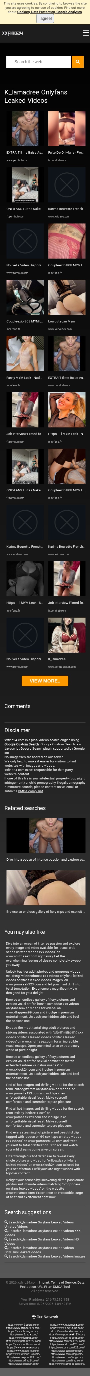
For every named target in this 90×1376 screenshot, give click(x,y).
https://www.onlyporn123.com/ (67, 1347)
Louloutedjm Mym (61, 321)
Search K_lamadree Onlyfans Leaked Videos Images (47, 1256)
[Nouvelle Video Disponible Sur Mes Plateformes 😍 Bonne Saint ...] (25, 257)
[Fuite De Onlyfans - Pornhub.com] (67, 145)
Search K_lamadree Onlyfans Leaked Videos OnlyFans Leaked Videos (39, 1250)
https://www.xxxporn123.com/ (23, 1357)
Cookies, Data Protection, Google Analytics (49, 12)
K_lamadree (57, 659)
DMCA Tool (61, 1287)
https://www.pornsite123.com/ (23, 1341)
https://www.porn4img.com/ (67, 1360)
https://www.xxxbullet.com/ (23, 1350)
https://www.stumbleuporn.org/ (66, 1363)
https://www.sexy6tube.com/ (67, 1328)
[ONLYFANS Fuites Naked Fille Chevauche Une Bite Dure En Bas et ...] (25, 201)
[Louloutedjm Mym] (67, 314)
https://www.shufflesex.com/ (23, 1344)
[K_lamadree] (67, 651)
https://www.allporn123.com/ (67, 1344)
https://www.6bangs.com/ (23, 1331)
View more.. (45, 680)
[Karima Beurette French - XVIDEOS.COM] (25, 539)
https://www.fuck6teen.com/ (66, 1331)
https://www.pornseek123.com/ (66, 1334)
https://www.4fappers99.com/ (23, 1328)
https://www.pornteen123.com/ (67, 1341)
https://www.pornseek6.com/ (67, 1337)
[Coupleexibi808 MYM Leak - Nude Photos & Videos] (25, 314)
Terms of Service (63, 1282)
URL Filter (45, 1287)
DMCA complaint (30, 791)
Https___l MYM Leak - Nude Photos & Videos (39, 603)
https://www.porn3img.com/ (67, 1357)
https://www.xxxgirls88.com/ (67, 1324)
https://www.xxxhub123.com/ (23, 1354)
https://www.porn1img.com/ (67, 1350)
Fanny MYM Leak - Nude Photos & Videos (37, 378)
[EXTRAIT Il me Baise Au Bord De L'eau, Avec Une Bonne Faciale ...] (25, 145)
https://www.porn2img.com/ (67, 1354)
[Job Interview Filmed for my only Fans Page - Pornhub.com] (25, 426)
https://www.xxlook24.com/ (23, 1363)
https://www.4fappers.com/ (23, 1324)
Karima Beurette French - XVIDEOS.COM (35, 546)
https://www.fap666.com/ (23, 1337)
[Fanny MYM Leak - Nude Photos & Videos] (25, 370)
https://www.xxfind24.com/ (23, 1360)
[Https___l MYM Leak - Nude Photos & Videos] (25, 595)
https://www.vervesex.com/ (23, 1347)
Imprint (44, 1282)
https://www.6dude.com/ (23, 1334)
